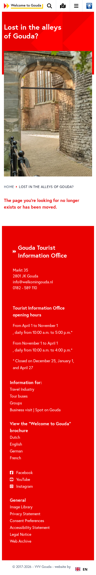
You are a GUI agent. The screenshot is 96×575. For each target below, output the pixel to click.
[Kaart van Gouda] (63, 6)
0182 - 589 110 (25, 287)
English (16, 444)
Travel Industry (22, 389)
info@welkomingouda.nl (33, 281)
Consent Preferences (27, 520)
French (15, 457)
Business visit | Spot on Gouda (35, 409)
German (16, 450)
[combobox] (81, 569)
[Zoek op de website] (49, 6)
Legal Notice (20, 534)
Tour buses (19, 396)
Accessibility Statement (30, 527)
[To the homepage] (23, 6)
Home (9, 186)
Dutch (15, 437)
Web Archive (20, 541)
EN (85, 569)
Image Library (21, 506)
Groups (16, 402)
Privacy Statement (25, 513)
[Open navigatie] (76, 6)
